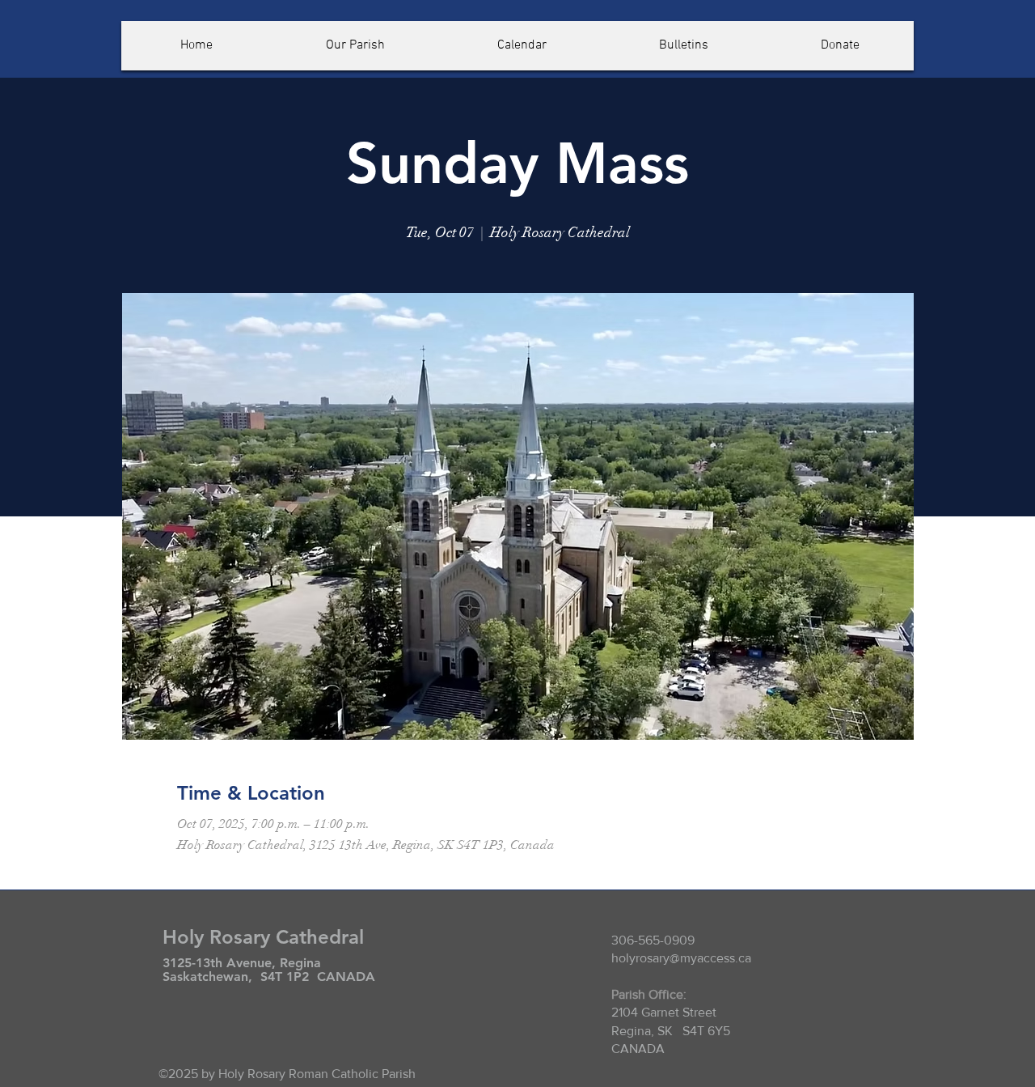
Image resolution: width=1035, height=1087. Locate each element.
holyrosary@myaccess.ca (681, 958)
